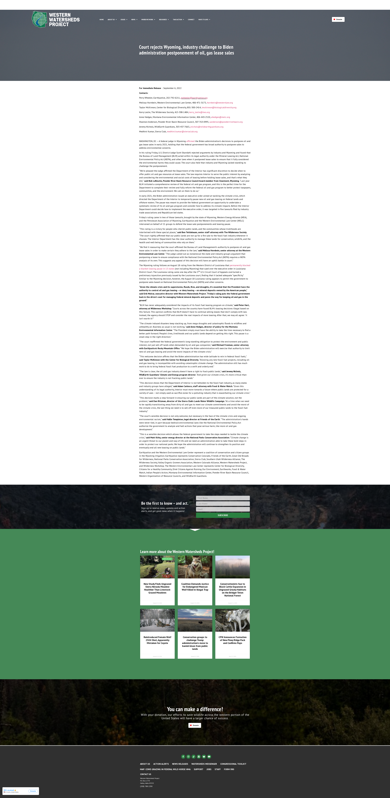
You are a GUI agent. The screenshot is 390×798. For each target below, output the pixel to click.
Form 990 (229, 769)
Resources (163, 19)
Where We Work (147, 19)
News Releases (180, 763)
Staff (218, 769)
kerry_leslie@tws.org (199, 112)
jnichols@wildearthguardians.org (206, 126)
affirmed (190, 141)
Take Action (177, 19)
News (133, 19)
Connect (191, 19)
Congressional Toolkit (233, 763)
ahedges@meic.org (220, 117)
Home (102, 19)
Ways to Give (203, 19)
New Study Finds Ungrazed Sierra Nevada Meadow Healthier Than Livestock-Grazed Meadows (157, 588)
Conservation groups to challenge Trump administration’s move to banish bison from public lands (195, 643)
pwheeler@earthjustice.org (194, 97)
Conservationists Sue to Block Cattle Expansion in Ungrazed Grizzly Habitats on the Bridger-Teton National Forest (232, 589)
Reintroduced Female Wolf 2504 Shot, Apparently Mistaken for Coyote (157, 640)
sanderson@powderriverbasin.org (226, 121)
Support (198, 769)
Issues (123, 19)
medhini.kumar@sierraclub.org (182, 131)
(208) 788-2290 (146, 786)
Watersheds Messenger (204, 763)
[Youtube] (209, 757)
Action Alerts (161, 763)
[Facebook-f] (183, 757)
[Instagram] (188, 757)
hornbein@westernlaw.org (220, 102)
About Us (111, 19)
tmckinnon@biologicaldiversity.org (219, 107)
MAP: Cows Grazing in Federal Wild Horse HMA (165, 769)
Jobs (209, 769)
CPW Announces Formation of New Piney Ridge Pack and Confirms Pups (232, 640)
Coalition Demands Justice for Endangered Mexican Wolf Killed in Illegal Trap (195, 586)
